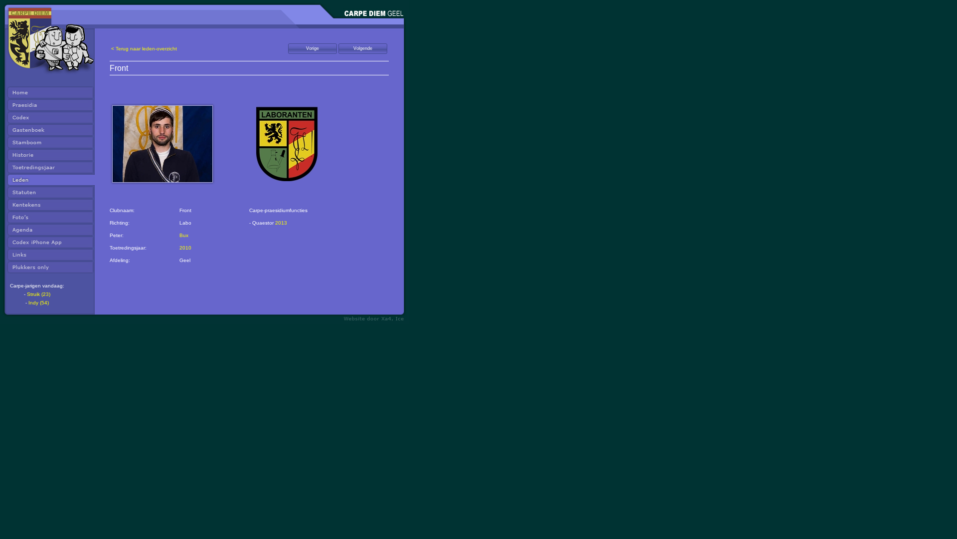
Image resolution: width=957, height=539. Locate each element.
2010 (185, 248)
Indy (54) (38, 302)
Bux (183, 235)
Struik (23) (38, 294)
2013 (281, 223)
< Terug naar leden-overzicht (144, 48)
